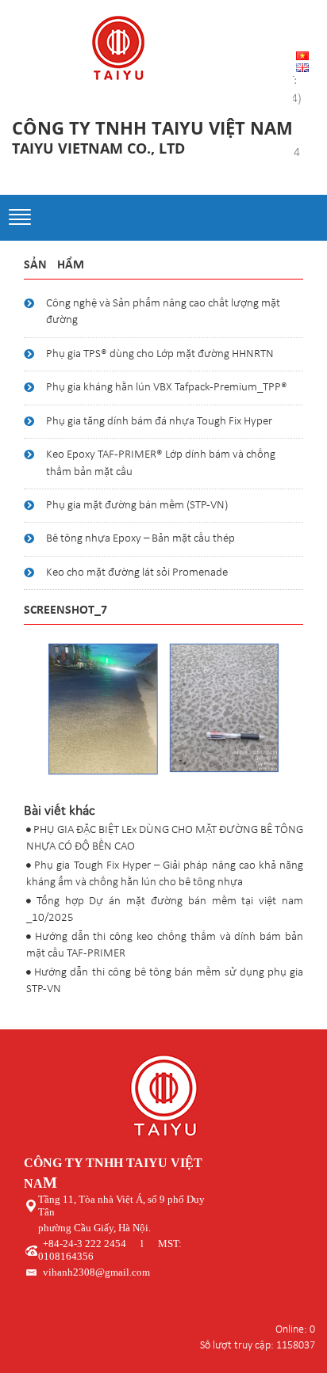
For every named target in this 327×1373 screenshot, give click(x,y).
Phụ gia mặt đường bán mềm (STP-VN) (137, 506)
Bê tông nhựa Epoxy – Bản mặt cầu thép (140, 539)
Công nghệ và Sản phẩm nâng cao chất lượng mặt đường (163, 312)
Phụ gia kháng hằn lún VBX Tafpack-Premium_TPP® (166, 388)
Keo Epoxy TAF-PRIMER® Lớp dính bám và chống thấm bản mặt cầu (160, 463)
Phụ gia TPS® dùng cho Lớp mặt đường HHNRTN (160, 354)
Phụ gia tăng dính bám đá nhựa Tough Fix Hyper (159, 422)
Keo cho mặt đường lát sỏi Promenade (137, 573)
